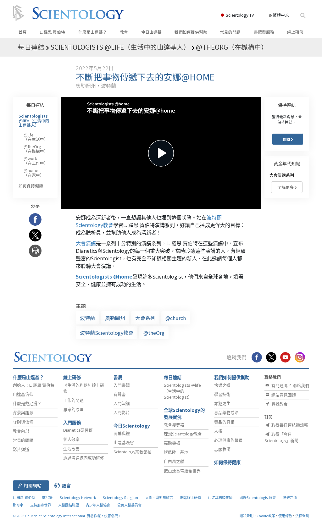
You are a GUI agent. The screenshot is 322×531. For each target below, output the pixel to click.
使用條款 (285, 515)
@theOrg (153, 332)
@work (36, 160)
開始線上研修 (190, 497)
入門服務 (72, 423)
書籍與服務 (264, 32)
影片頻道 (21, 449)
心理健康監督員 (228, 440)
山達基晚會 (124, 442)
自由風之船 (174, 461)
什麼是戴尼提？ (27, 403)
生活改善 (71, 448)
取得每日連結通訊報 (289, 425)
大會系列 (145, 318)
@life (36, 137)
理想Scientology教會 (183, 434)
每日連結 (35, 105)
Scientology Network (78, 497)
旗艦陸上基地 (176, 452)
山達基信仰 (23, 394)
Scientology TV (240, 15)
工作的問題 (73, 400)
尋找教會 (279, 404)
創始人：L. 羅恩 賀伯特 (33, 385)
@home (34, 172)
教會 (124, 32)
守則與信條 (23, 422)
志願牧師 (222, 449)
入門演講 (122, 403)
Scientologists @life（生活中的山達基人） (34, 120)
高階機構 (172, 443)
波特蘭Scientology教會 (106, 332)
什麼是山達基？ (92, 32)
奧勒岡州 (115, 318)
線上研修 (295, 32)
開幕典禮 (122, 433)
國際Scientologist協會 (258, 497)
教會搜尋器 (174, 425)
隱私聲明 (246, 515)
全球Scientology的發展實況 (184, 413)
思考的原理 (73, 409)
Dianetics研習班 (78, 430)
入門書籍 (122, 385)
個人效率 (71, 439)
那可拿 (18, 505)
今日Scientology (132, 426)
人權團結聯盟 (68, 505)
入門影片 (122, 412)
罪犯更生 (222, 403)
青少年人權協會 (98, 505)
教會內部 (21, 431)
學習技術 (222, 394)
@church (175, 318)
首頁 (23, 32)
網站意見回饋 (283, 395)
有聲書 (120, 394)
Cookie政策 (266, 515)
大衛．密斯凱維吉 (159, 497)
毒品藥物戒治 (226, 412)
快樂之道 (222, 385)
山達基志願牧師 (220, 497)
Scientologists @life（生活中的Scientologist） (182, 391)
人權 (218, 431)
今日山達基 (151, 32)
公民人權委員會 (129, 505)
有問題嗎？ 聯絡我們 (289, 385)
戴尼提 (47, 497)
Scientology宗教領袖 (133, 452)
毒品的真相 (224, 422)
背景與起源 (23, 412)
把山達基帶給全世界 (182, 470)
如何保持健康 (31, 186)
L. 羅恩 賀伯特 (52, 32)
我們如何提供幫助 (191, 32)
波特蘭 (87, 318)
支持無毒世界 (40, 505)
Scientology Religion (120, 497)
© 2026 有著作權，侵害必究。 (67, 515)
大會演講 (86, 243)
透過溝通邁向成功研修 (83, 458)
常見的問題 (230, 32)
